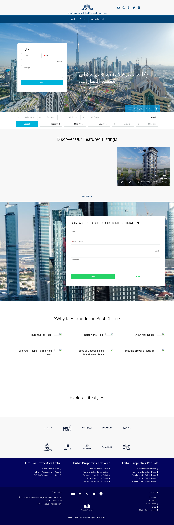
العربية (72, 19)
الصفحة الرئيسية (97, 19)
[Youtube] (118, 7)
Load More (87, 196)
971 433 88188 (55, 501)
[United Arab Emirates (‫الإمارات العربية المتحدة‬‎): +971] (46, 55)
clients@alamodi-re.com (51, 504)
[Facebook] (139, 7)
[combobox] (91, 117)
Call (138, 276)
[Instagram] (123, 7)
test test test (160, 175)
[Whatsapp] (128, 7)
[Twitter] (133, 7)
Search (27, 124)
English (83, 19)
